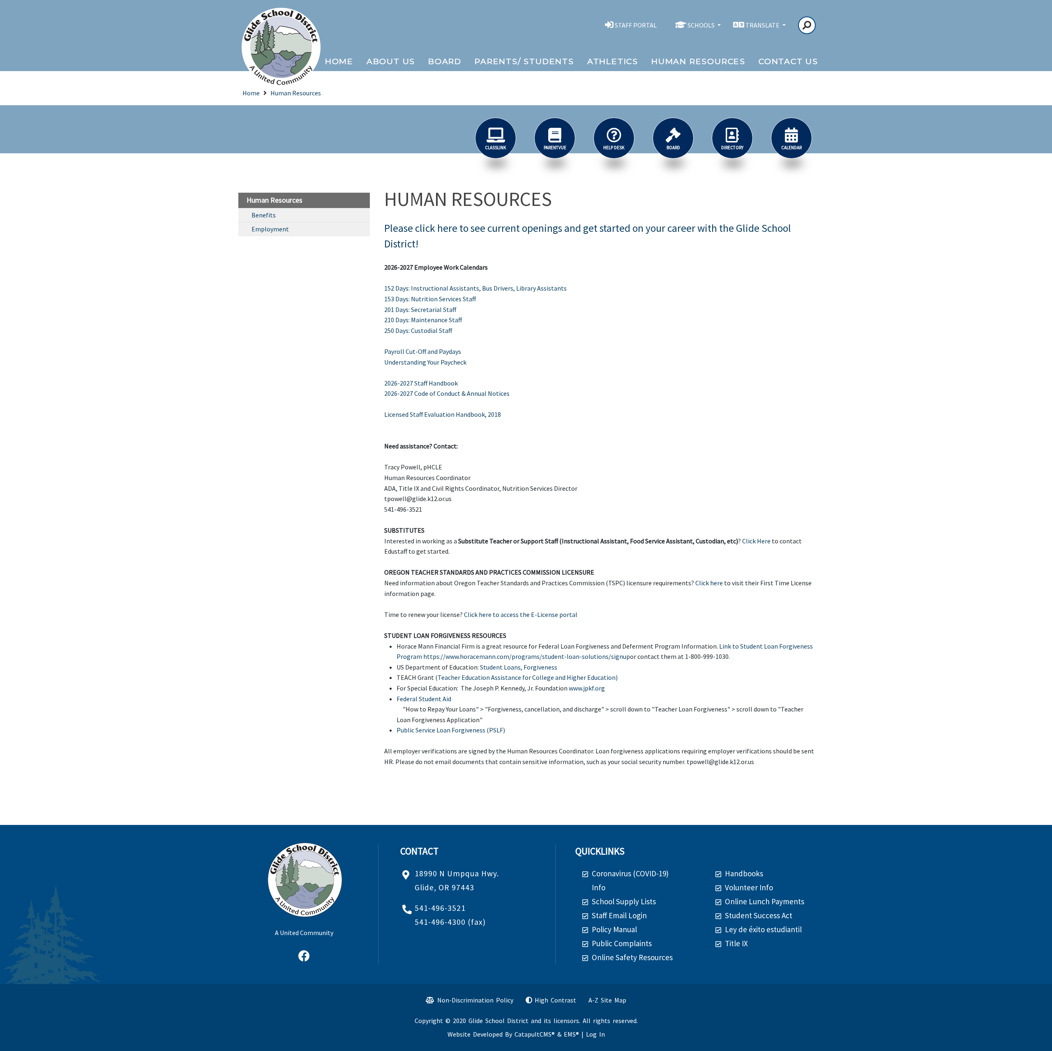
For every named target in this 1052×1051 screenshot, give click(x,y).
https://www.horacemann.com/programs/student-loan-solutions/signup (526, 656)
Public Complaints (622, 943)
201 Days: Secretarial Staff (420, 309)
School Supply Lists (624, 901)
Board (444, 61)
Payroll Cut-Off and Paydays (422, 351)
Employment (270, 229)
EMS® (571, 1034)
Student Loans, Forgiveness (518, 667)
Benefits (263, 215)
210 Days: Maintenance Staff (423, 320)
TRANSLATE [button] (763, 25)
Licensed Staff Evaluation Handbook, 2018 (442, 414)
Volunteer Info (749, 887)
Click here (709, 583)
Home (339, 61)
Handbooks (744, 873)
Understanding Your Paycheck (425, 362)
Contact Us (788, 61)
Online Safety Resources (632, 957)
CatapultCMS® (534, 1034)
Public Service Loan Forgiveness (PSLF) (451, 730)
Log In (595, 1034)
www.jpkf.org (587, 688)
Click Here (756, 541)
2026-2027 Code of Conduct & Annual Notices (447, 393)
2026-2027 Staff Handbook (421, 383)
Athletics (612, 61)
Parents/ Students (524, 61)
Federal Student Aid (424, 699)
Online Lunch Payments (764, 901)
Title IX (736, 943)
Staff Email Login (619, 915)
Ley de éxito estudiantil (763, 929)
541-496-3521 (440, 908)
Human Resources (698, 61)
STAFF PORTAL (636, 25)
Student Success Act (758, 915)
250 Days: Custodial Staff (418, 330)
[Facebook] (304, 957)
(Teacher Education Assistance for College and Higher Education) (526, 677)
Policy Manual (614, 929)
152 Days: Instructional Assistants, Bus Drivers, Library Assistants (475, 288)
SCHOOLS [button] (701, 25)
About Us (391, 61)
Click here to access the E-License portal (520, 614)
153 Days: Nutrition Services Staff (430, 299)
